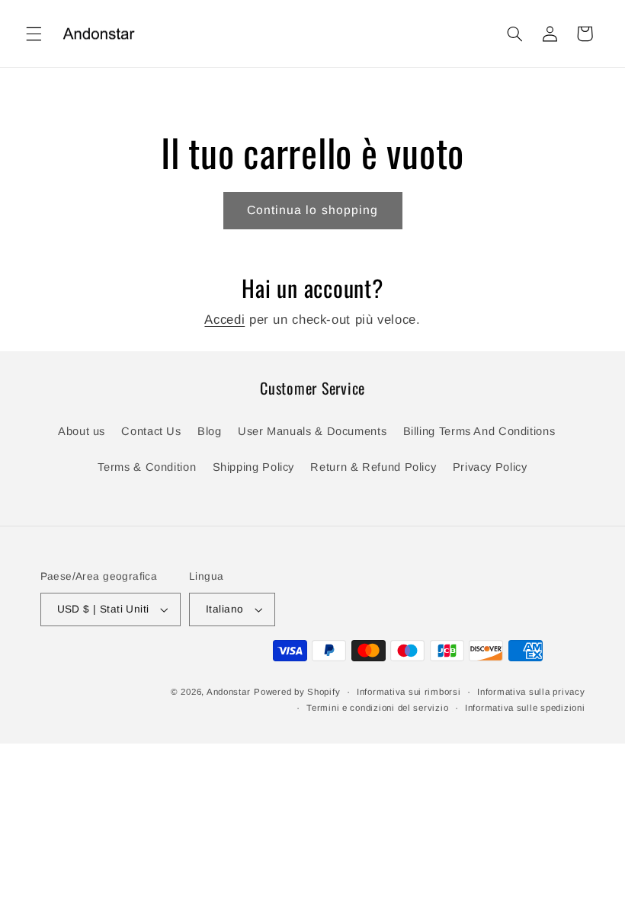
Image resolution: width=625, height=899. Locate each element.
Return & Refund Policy (373, 467)
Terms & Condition (147, 467)
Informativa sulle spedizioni (525, 707)
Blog (209, 431)
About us (81, 431)
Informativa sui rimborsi (409, 691)
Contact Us (151, 431)
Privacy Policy (490, 467)
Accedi (224, 319)
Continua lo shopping (312, 209)
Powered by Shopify (297, 691)
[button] (33, 33)
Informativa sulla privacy (531, 691)
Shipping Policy (253, 467)
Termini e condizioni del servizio (377, 707)
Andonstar (229, 691)
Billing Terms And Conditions (479, 431)
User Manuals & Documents (312, 431)
